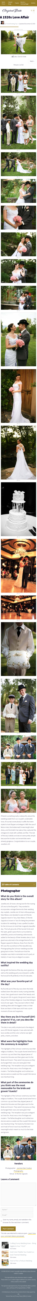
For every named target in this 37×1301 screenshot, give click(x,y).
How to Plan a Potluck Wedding (21, 1261)
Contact (29, 1296)
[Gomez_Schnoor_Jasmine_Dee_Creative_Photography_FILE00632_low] (18, 54)
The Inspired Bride (9, 1277)
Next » (32, 61)
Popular (17, 3)
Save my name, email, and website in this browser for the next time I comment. (17, 1220)
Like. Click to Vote (18, 56)
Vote (19, 93)
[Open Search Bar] (32, 10)
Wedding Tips (13, 24)
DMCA (24, 1296)
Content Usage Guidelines (17, 1279)
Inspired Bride (11, 10)
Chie (7, 24)
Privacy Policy (18, 1296)
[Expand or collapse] (34, 884)
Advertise (33, 3)
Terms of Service (10, 1296)
